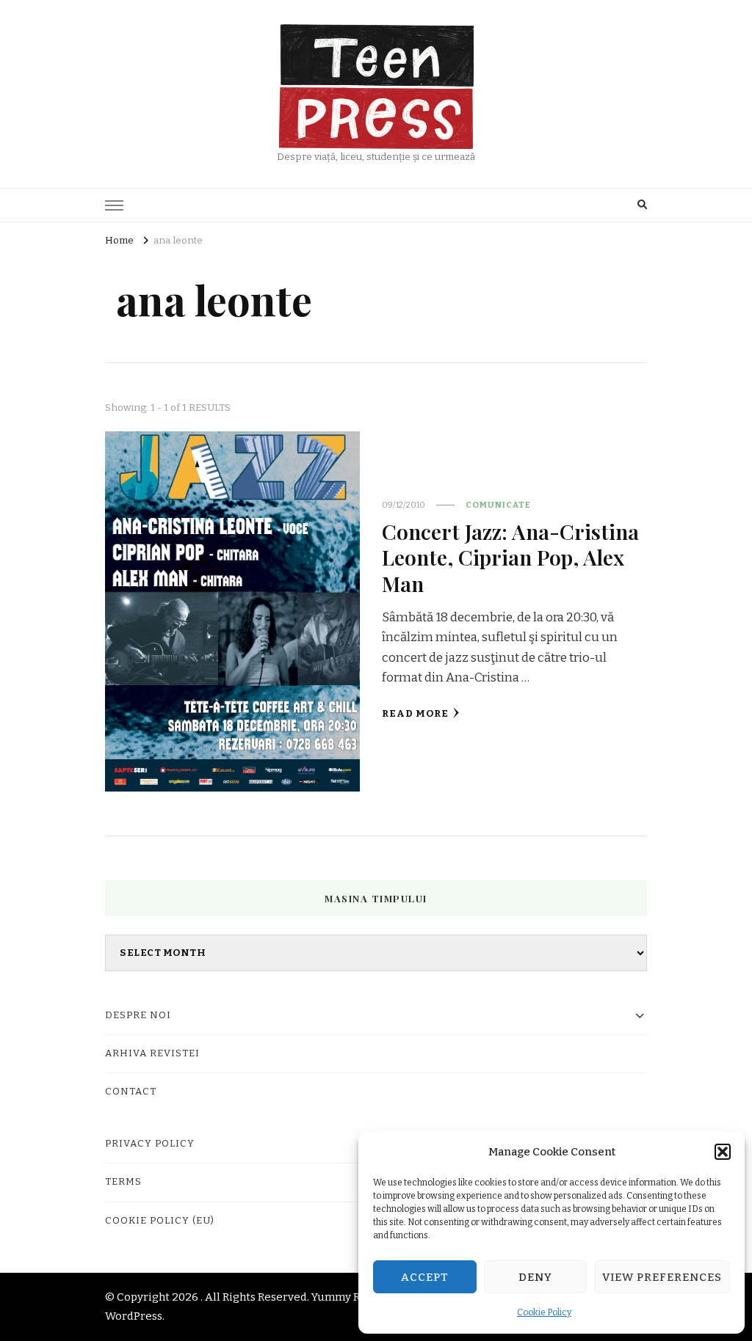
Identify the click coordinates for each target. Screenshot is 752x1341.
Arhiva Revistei (152, 1053)
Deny (535, 1277)
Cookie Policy (544, 1312)
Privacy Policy (150, 1144)
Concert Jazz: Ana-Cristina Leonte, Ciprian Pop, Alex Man (510, 557)
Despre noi (138, 1015)
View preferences (662, 1277)
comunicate (498, 505)
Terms (123, 1182)
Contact (130, 1091)
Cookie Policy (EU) (159, 1221)
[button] (722, 1151)
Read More (415, 714)
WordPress (133, 1316)
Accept (425, 1277)
